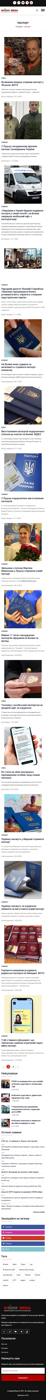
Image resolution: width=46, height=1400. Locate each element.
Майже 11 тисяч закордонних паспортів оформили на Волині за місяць (19, 638)
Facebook (8, 1227)
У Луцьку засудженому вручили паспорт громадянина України (19, 148)
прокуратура (7, 1275)
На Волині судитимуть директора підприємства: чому (26, 1096)
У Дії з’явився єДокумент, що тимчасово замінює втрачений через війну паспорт (22, 1043)
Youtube (8, 1238)
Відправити (23, 1378)
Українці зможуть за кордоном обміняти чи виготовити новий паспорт (22, 907)
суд (31, 1264)
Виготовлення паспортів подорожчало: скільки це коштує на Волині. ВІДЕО (23, 433)
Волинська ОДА (9, 1270)
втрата (5, 1285)
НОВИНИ (4, 142)
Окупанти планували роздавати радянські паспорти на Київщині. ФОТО (22, 972)
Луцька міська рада (26, 1270)
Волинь (5, 1264)
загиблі (5, 1280)
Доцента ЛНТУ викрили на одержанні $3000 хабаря (21, 1192)
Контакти (4, 1352)
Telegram (8, 1243)
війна (14, 1264)
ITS (27, 1395)
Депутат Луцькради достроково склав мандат (20, 1172)
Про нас (4, 1344)
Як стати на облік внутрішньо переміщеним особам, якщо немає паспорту (20, 775)
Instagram (8, 1232)
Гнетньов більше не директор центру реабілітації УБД (21, 1186)
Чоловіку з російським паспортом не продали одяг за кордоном (22, 706)
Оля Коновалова (7, 382)
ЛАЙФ (3, 78)
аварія (23, 1280)
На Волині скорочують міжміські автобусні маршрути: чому (25, 1121)
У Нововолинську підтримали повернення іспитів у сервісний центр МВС (25, 1109)
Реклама (4, 1348)
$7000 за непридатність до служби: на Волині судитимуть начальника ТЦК (27, 1084)
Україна (27, 1275)
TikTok (7, 1249)
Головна (19, 27)
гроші (19, 1275)
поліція (32, 1280)
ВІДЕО (3, 427)
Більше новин (39, 1212)
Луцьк (23, 1264)
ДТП (14, 1280)
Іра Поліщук (5, 161)
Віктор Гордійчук (7, 96)
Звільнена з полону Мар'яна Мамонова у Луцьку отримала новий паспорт (21, 571)
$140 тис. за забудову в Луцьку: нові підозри (19, 1141)
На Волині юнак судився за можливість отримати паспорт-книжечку (18, 367)
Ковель (37, 1275)
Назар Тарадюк (6, 314)
